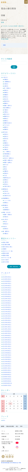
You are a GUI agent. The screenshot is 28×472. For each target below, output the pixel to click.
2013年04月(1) (7, 361)
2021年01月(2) (7, 316)
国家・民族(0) (8, 214)
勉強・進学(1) (8, 105)
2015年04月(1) (7, 318)
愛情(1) (6, 120)
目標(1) (6, 92)
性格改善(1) (7, 154)
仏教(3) (6, 182)
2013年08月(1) (7, 353)
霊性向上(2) (7, 177)
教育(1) (6, 118)
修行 (17, 426)
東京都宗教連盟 (11, 462)
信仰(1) (6, 134)
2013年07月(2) (7, 355)
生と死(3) (5, 219)
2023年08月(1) (7, 281)
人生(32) (5, 77)
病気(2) (6, 90)
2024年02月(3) (7, 279)
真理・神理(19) (8, 160)
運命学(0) (7, 101)
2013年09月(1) (7, 350)
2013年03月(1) (7, 363)
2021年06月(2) (7, 307)
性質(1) (6, 112)
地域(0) (6, 216)
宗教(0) (6, 149)
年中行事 (17, 436)
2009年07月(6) (7, 376)
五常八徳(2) (7, 186)
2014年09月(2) (7, 331)
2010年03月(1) (7, 366)
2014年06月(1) (7, 335)
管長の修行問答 (10, 426)
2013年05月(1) (7, 359)
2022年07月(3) (7, 298)
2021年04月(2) (7, 309)
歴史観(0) (5, 205)
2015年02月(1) (7, 322)
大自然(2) (7, 145)
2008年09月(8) (7, 381)
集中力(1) (7, 114)
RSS (4, 420)
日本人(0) (7, 193)
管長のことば (5, 434)
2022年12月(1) (7, 292)
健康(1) (6, 103)
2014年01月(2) (7, 344)
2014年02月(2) (7, 342)
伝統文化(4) (7, 195)
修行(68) (5, 132)
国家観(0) (7, 209)
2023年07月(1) (7, 283)
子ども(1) (7, 125)
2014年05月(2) (7, 337)
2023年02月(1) (7, 290)
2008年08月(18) (7, 383)
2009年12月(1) (7, 368)
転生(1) (6, 224)
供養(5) (6, 233)
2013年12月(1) (7, 346)
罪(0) (5, 169)
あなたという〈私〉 (8, 251)
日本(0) (6, 191)
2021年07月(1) (7, 305)
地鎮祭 (4, 249)
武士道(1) (7, 156)
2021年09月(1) (7, 303)
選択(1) (6, 127)
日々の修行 (6, 260)
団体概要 (17, 439)
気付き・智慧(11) (9, 158)
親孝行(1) (7, 116)
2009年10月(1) (7, 370)
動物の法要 (6, 253)
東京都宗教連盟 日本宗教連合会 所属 (7, 442)
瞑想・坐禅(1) (8, 162)
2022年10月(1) (7, 294)
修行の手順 (6, 262)
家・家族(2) (7, 88)
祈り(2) (6, 164)
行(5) (5, 175)
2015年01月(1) (7, 324)
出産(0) (6, 86)
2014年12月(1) (7, 327)
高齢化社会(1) (8, 123)
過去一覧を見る (14, 266)
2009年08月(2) (7, 374)
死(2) (5, 221)
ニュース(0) (7, 200)
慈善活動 (4, 436)
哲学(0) (6, 138)
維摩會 (2, 426)
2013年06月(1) (7, 357)
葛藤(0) (6, 129)
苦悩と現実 (6, 242)
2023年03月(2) (7, 288)
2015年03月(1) (7, 320)
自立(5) (6, 99)
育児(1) (6, 97)
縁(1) (5, 167)
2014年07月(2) (7, 333)
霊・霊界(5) (6, 231)
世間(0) (6, 79)
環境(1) (6, 202)
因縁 (4, 45)
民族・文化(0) (7, 212)
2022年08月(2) (7, 296)
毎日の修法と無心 (7, 247)
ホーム (3, 431)
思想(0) (6, 228)
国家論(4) (5, 189)
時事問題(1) (6, 198)
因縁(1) (6, 143)
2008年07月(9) (7, 385)
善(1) (5, 141)
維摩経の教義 (18, 431)
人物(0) (6, 207)
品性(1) (6, 136)
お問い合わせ (5, 451)
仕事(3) (6, 84)
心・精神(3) (7, 151)
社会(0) (5, 226)
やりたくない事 (7, 257)
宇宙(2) (6, 147)
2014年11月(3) (7, 329)
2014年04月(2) (7, 340)
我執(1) (6, 180)
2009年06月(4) (7, 379)
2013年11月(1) (7, 348)
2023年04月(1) (7, 285)
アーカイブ (5, 273)
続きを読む (6, 39)
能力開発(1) (7, 107)
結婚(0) (6, 94)
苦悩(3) (6, 173)
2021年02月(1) (7, 314)
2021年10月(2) (7, 301)
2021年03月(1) (7, 311)
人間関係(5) (7, 81)
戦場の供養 (6, 255)
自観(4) (6, 171)
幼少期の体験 (6, 244)
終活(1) (6, 184)
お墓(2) (6, 110)
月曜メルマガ (5, 439)
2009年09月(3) (7, 372)
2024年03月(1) (7, 277)
